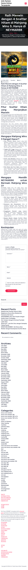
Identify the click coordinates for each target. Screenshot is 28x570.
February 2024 (5, 392)
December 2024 (5, 375)
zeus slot (3, 490)
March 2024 (4, 390)
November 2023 (5, 397)
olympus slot (4, 536)
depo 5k (3, 494)
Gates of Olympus (6, 421)
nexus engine (4, 530)
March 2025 (4, 370)
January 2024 (5, 394)
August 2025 (4, 361)
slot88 (3, 480)
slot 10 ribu (3, 524)
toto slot (3, 487)
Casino (3, 419)
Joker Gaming (5, 423)
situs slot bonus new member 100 (10, 447)
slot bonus (4, 456)
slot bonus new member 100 (9, 461)
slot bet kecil (4, 454)
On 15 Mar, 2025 (4, 80)
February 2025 (5, 371)
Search (3, 300)
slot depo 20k (5, 464)
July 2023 (4, 404)
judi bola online (5, 426)
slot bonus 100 (5, 457)
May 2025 (3, 366)
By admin (13, 80)
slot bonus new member (8, 459)
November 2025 (5, 356)
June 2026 (4, 347)
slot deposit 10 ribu (5, 496)
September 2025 (6, 359)
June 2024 (4, 385)
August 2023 (4, 402)
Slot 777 (3, 451)
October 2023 (5, 399)
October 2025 (5, 358)
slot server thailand (5, 528)
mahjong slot (4, 432)
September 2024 (6, 380)
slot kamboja (4, 522)
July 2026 (4, 345)
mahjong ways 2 (5, 435)
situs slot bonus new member (9, 445)
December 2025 (5, 354)
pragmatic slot (4, 500)
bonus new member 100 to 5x (9, 418)
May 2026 (4, 349)
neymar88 (16, 100)
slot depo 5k (4, 466)
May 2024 (4, 387)
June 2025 (4, 364)
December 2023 (5, 395)
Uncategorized (5, 489)
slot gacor (4, 468)
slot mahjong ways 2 (7, 473)
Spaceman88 (5, 485)
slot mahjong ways (6, 471)
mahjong (3, 430)
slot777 (3, 478)
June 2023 (4, 406)
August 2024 (4, 382)
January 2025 (5, 373)
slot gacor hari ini (6, 470)
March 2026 (4, 352)
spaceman (4, 483)
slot (2, 546)
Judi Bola (3, 425)
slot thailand (4, 476)
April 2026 (4, 351)
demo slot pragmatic (6, 497)
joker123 (3, 533)
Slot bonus (3, 541)
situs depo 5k (4, 550)
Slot (15, 33)
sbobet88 (4, 444)
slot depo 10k (5, 463)
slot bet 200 (4, 452)
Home (11, 33)
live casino (4, 428)
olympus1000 (4, 438)
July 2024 (4, 383)
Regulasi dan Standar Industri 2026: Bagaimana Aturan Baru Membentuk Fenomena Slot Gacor (11, 313)
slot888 (3, 482)
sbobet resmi (5, 442)
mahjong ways (5, 433)
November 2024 (5, 377)
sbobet (3, 440)
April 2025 (4, 368)
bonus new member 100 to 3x (9, 416)
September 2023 (6, 401)
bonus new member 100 (7, 414)
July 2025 (4, 363)
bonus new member (6, 413)
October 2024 (5, 378)
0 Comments (5, 82)
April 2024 (4, 389)
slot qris (3, 475)
